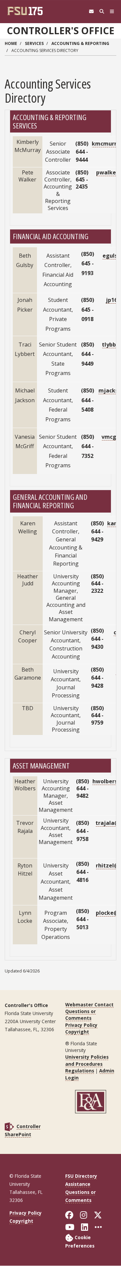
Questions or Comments (80, 1014)
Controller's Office (60, 30)
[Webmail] (91, 11)
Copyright (77, 1031)
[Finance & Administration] (90, 1101)
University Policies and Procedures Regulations (87, 1064)
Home (11, 43)
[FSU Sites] (112, 11)
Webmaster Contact (89, 1004)
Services (34, 43)
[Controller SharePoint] (9, 1126)
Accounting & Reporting (80, 43)
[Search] (101, 11)
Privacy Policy (81, 1025)
